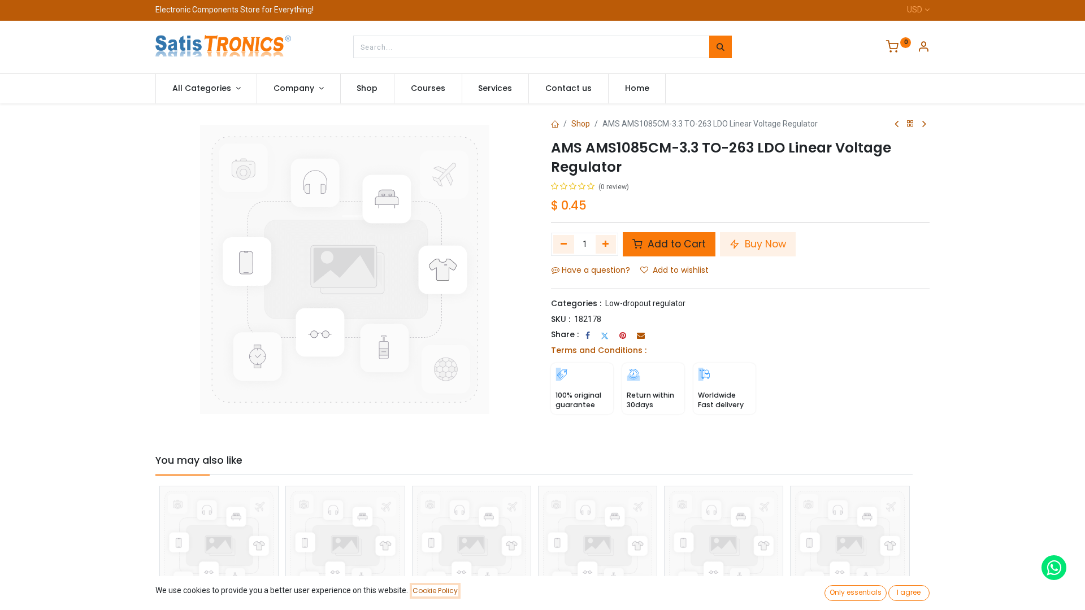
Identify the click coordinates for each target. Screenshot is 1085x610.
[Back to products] (910, 124)
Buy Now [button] (764, 244)
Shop (580, 123)
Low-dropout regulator (645, 303)
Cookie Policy (435, 590)
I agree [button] (909, 592)
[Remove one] (563, 244)
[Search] (720, 47)
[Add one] (606, 244)
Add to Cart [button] (675, 244)
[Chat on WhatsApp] (1054, 568)
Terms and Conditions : (598, 350)
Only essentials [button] (856, 592)
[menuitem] (367, 88)
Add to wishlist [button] (681, 270)
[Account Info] (923, 48)
